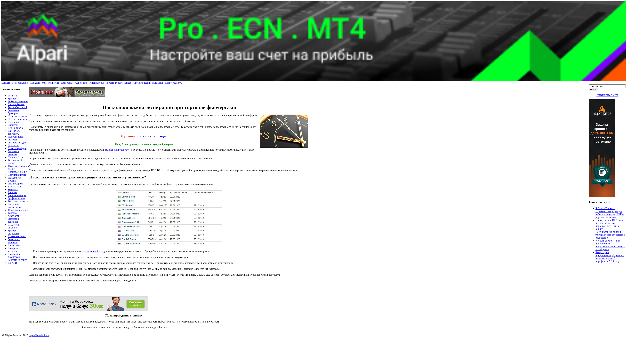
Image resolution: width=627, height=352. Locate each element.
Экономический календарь (148, 82)
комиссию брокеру (95, 251)
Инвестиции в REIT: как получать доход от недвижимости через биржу (609, 224)
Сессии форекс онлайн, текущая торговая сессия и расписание (610, 234)
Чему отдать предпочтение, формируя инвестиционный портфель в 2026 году (609, 257)
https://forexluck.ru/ (39, 335)
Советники (81, 82)
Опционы (53, 82)
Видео (127, 82)
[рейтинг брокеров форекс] (67, 96)
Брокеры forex (38, 82)
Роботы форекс (114, 82)
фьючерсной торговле (117, 149)
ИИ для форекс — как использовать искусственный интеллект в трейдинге (610, 245)
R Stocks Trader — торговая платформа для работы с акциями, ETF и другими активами (609, 213)
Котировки (67, 82)
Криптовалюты (173, 82)
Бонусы (5, 82)
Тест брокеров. (20, 82)
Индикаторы (96, 82)
